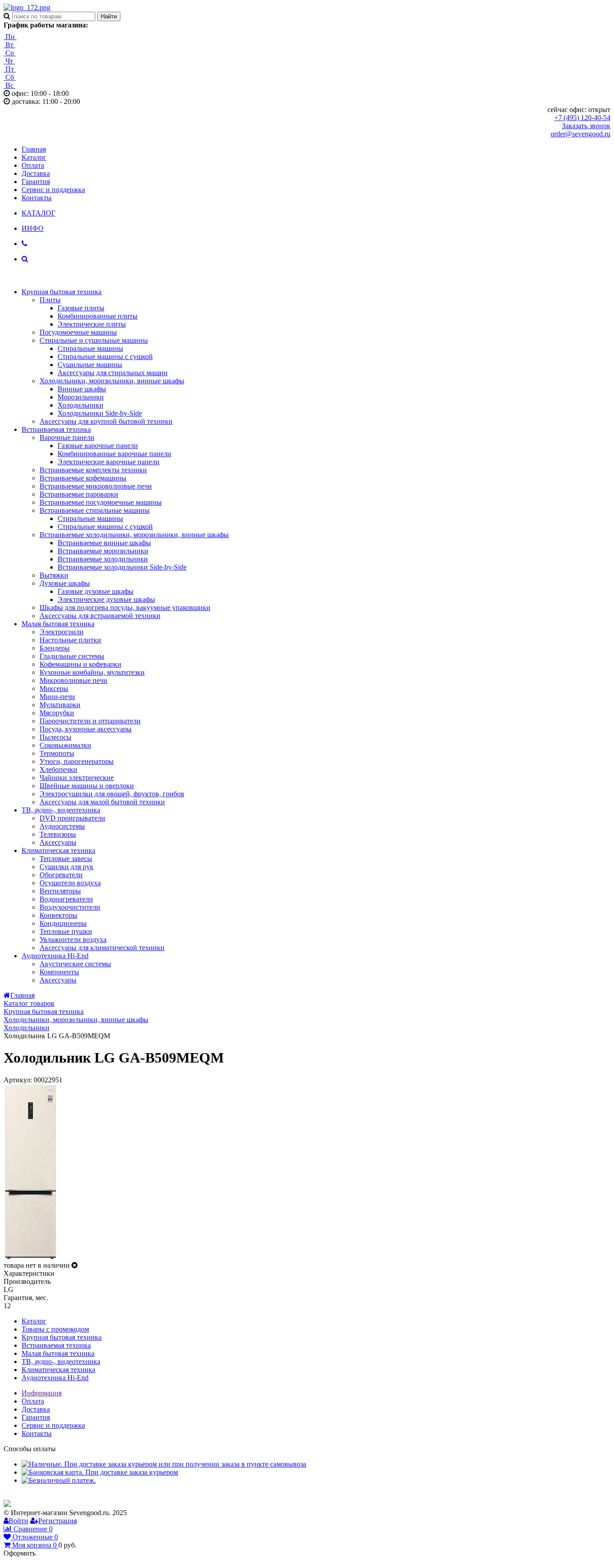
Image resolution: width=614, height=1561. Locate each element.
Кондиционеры (63, 923)
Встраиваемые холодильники (103, 559)
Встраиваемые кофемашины (83, 478)
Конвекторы (58, 915)
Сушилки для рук (66, 866)
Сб (10, 77)
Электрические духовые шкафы (106, 599)
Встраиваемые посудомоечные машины (101, 502)
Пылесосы (55, 737)
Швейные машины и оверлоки (87, 785)
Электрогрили (62, 632)
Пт (10, 69)
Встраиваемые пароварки (79, 494)
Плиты (50, 300)
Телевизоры (58, 834)
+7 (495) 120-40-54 (582, 117)
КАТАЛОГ (38, 213)
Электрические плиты (92, 324)
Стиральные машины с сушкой (105, 356)
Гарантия (36, 181)
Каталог (34, 157)
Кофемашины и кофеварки (80, 664)
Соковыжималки (65, 745)
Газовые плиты (81, 308)
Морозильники (81, 397)
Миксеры (54, 688)
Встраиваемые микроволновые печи (96, 486)
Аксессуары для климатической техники (102, 947)
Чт (9, 61)
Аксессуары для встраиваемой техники (100, 615)
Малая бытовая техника (58, 624)
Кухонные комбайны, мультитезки (92, 672)
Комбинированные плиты (98, 316)
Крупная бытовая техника (62, 292)
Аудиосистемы (62, 826)
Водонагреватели (66, 899)
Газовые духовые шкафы (95, 591)
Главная (34, 149)
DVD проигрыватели (72, 818)
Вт (9, 45)
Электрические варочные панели (109, 462)
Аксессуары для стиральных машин (113, 373)
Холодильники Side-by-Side (100, 413)
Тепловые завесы (66, 858)
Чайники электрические (77, 777)
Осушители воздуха (70, 883)
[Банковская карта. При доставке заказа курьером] (100, 1472)
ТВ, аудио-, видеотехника (61, 810)
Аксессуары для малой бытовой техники (102, 802)
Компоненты (59, 972)
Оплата (33, 165)
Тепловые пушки (66, 931)
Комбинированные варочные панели (114, 454)
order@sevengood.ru (580, 134)
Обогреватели (61, 875)
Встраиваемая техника (56, 429)
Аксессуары (58, 842)
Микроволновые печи (73, 680)
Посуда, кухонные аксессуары (86, 729)
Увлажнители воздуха (73, 939)
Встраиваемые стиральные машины (95, 510)
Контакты (37, 198)
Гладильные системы (72, 656)
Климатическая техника (58, 850)
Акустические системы (75, 964)
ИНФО (33, 228)
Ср (10, 53)
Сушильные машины (90, 364)
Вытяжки (54, 575)
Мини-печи (57, 696)
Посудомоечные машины (78, 332)
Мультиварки (60, 705)
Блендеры (55, 648)
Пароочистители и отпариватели (90, 721)
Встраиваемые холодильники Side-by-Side (122, 567)
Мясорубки (57, 713)
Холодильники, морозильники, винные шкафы (112, 381)
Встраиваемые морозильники (103, 551)
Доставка (36, 173)
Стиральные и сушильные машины (94, 340)
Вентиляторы (60, 891)
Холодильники (80, 405)
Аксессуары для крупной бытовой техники (106, 421)
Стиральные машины (90, 348)
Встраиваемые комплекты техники (93, 470)
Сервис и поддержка (53, 189)
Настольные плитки (70, 640)
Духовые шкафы (65, 583)
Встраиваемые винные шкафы (104, 543)
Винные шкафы (82, 389)
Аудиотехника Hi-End (55, 956)
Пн (10, 36)
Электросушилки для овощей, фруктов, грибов (112, 794)
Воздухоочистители (70, 907)
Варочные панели (67, 437)
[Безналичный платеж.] (59, 1480)
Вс (9, 85)
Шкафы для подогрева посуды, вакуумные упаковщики (125, 607)
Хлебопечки (58, 769)
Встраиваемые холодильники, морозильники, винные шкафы (134, 534)
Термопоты (57, 753)
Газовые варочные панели (98, 445)
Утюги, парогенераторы (77, 761)
